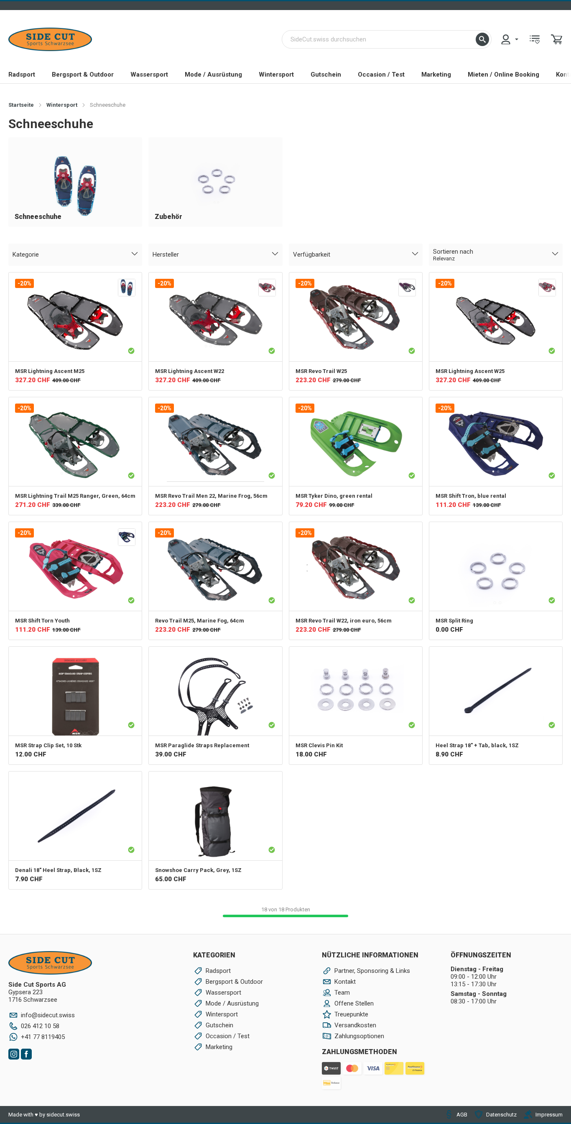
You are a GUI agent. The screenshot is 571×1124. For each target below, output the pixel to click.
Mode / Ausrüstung (213, 74)
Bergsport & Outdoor (83, 74)
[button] (482, 39)
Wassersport (149, 74)
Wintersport (276, 74)
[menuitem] (509, 39)
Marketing (436, 74)
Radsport (21, 74)
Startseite (21, 105)
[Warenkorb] (557, 39)
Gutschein (326, 74)
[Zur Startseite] (50, 39)
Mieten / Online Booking (503, 74)
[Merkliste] (534, 39)
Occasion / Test (381, 74)
